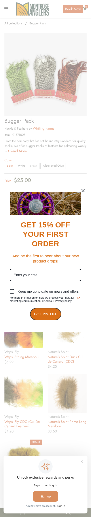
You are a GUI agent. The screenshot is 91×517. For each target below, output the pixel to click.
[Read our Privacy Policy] (78, 298)
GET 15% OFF (45, 314)
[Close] (83, 190)
